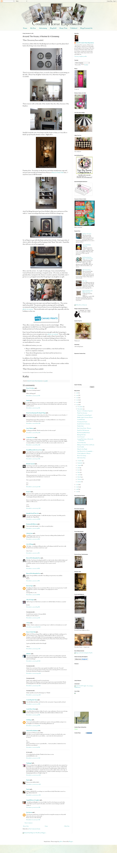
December (80, 407)
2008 (77, 489)
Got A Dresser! (81, 437)
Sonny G (28, 492)
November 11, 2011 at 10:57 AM (33, 508)
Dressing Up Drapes (82, 422)
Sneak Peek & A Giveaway (83, 424)
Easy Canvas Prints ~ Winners (84, 428)
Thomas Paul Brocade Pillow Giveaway (87, 291)
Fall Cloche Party (86, 270)
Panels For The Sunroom (83, 430)
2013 (77, 400)
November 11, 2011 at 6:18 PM (33, 595)
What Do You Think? (82, 449)
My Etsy (33, 28)
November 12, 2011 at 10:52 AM (33, 686)
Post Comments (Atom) (34, 829)
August (79, 465)
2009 (77, 487)
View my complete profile (80, 56)
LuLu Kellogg (29, 544)
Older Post (66, 826)
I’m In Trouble (80, 447)
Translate (86, 65)
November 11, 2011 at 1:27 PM (33, 581)
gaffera (61, 841)
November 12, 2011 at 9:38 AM (33, 661)
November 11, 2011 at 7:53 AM (33, 408)
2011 (77, 404)
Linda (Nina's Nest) (30, 709)
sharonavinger (29, 586)
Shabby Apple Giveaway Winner (85, 417)
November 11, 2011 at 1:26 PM (33, 568)
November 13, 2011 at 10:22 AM (33, 784)
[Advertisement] (81, 703)
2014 (77, 397)
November (80, 409)
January (79, 482)
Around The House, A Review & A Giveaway (85, 439)
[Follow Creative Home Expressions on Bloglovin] (81, 660)
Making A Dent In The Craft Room (85, 445)
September (80, 463)
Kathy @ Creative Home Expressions (85, 43)
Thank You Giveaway (82, 413)
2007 (77, 491)
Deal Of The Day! (81, 443)
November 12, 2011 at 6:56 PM (33, 747)
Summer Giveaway (86, 234)
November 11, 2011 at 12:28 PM (33, 519)
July (79, 468)
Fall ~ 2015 (84, 281)
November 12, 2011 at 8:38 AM (33, 627)
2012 (77, 402)
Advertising (43, 28)
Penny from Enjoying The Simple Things (36, 413)
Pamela (28, 400)
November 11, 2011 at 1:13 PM (33, 553)
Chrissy (28, 623)
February (80, 479)
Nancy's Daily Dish (30, 632)
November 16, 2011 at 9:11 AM (33, 820)
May (79, 472)
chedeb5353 (29, 720)
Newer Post (25, 826)
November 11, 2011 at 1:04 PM (33, 528)
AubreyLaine (29, 533)
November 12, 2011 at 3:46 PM (33, 715)
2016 (77, 393)
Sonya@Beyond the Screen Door (34, 450)
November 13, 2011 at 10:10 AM (33, 775)
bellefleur (28, 654)
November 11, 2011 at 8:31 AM (33, 445)
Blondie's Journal (30, 464)
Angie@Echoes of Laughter (32, 800)
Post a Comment (28, 823)
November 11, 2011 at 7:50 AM (33, 396)
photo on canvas (28, 309)
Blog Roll (53, 28)
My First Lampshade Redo (83, 433)
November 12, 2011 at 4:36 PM (33, 726)
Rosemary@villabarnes (31, 524)
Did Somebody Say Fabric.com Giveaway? (87, 258)
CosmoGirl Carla (30, 437)
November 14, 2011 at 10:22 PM (33, 807)
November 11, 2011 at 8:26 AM (33, 423)
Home (25, 28)
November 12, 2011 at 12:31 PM (33, 704)
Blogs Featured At (86, 28)
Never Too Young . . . (82, 455)
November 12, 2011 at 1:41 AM (33, 618)
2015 (77, 395)
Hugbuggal (29, 763)
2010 (77, 484)
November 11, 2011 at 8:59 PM (33, 607)
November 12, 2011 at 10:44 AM (33, 673)
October (80, 461)
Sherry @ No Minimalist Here (33, 558)
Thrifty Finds (80, 426)
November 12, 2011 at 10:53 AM (33, 695)
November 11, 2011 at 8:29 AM (33, 433)
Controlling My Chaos (31, 700)
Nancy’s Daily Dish (57, 173)
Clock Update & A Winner (83, 453)
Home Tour (63, 28)
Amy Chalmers (30, 428)
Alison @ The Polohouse (32, 731)
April (79, 475)
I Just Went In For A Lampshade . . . (85, 451)
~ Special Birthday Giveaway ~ (86, 245)
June (79, 470)
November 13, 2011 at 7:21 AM (33, 758)
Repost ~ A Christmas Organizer (85, 411)
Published (73, 28)
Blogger (71, 841)
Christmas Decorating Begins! (84, 415)
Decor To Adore (30, 388)
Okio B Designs (30, 600)
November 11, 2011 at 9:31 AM (33, 459)
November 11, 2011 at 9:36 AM (33, 487)
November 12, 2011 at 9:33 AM (33, 649)
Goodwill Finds (81, 419)
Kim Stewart (29, 812)
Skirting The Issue (81, 435)
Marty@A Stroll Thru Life (32, 513)
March (79, 477)
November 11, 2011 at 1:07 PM (33, 539)
